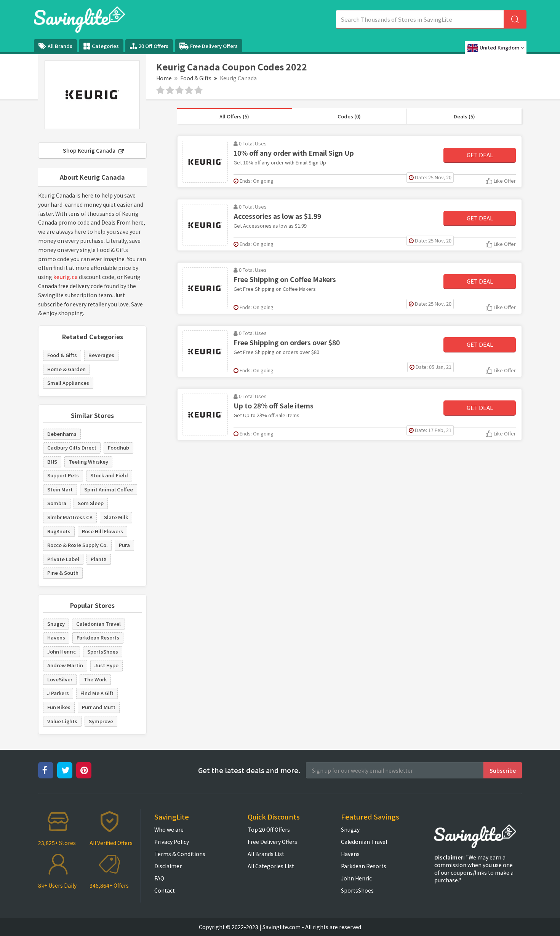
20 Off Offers (153, 45)
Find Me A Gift (97, 693)
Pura (124, 545)
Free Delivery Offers (214, 45)
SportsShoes (102, 651)
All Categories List (271, 866)
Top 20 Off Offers (269, 829)
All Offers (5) (234, 116)
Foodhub (118, 447)
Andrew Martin (65, 665)
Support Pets (63, 475)
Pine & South (62, 572)
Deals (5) (464, 116)
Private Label (63, 559)
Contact (164, 890)
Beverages (101, 355)
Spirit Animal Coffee (108, 489)
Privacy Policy (171, 841)
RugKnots (58, 531)
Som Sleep (91, 503)
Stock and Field (109, 475)
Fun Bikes (58, 707)
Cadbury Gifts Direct (71, 447)
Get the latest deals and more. (249, 770)
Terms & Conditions (179, 854)
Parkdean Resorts (98, 637)
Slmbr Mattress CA (70, 517)
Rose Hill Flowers (102, 531)
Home (164, 78)
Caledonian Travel (98, 623)
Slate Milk (116, 517)
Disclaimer (168, 866)
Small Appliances (68, 382)
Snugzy (56, 623)
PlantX (99, 559)
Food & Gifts (195, 78)
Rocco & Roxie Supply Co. (77, 545)
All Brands (60, 45)
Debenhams (62, 433)
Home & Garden (66, 369)
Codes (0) (349, 116)
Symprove (101, 721)
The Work (95, 679)
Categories (105, 45)
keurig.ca (65, 277)
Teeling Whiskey (88, 461)
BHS (52, 461)
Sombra (56, 503)
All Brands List (266, 854)
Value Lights (62, 721)
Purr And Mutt (98, 707)
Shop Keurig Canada (90, 150)
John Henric (61, 651)
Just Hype (106, 665)
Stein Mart (60, 489)
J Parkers (58, 693)
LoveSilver (59, 679)
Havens (56, 637)
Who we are (169, 829)
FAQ (159, 878)
